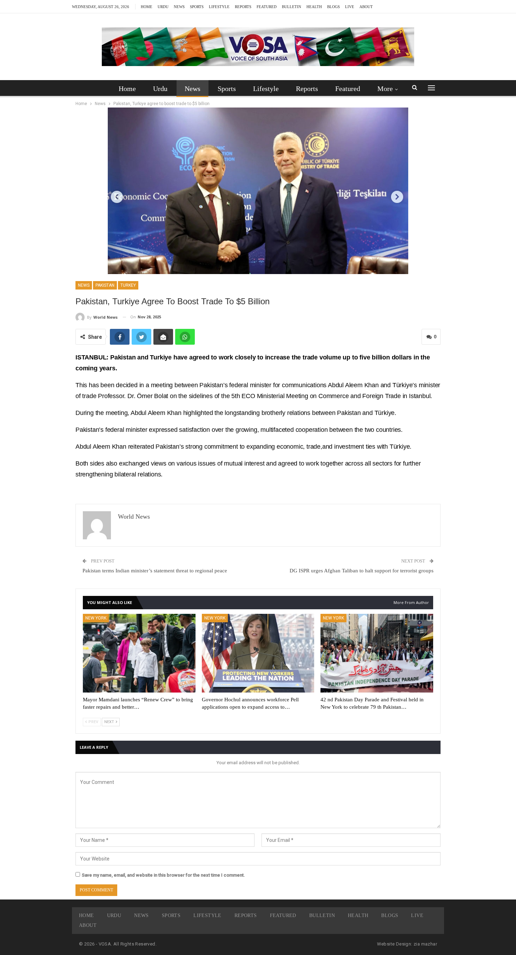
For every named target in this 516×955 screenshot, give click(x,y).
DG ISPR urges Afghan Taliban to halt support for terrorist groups (362, 570)
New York (95, 618)
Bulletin (291, 7)
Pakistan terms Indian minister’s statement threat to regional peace (154, 570)
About (366, 7)
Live (349, 7)
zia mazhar (425, 944)
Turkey (128, 285)
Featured (267, 7)
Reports (243, 7)
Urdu (163, 7)
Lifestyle (219, 7)
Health (314, 7)
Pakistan (104, 285)
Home (146, 7)
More (385, 88)
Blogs (333, 7)
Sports (197, 7)
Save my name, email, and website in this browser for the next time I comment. (163, 875)
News (179, 7)
